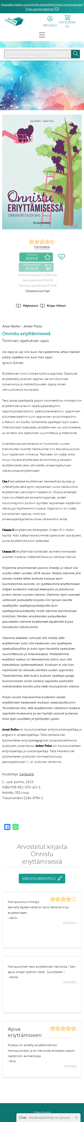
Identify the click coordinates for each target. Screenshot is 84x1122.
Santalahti (26, 774)
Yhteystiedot (42, 1112)
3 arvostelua (42, 247)
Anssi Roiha (11, 326)
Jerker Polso (32, 326)
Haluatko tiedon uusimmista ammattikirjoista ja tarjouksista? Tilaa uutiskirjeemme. (42, 6)
